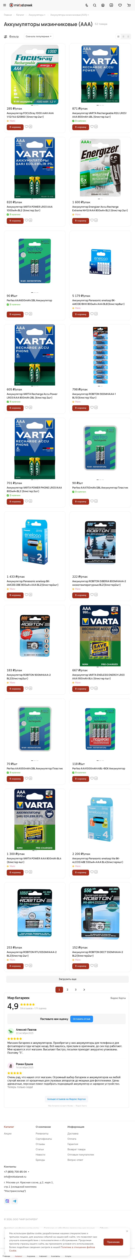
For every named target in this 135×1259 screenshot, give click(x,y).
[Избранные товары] (120, 5)
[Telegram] (14, 1201)
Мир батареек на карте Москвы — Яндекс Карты (67, 1105)
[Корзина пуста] (129, 5)
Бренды (40, 1160)
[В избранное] (26, 126)
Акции (8, 1133)
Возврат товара (76, 1149)
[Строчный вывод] (123, 36)
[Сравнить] (30, 126)
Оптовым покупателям (81, 1154)
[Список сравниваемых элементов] (111, 5)
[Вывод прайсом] (128, 36)
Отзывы (40, 1144)
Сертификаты (44, 1139)
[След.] (84, 990)
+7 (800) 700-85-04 (15, 1171)
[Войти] (102, 5)
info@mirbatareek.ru (15, 1176)
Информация (76, 1127)
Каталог (9, 1127)
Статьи (40, 1149)
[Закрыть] (127, 1231)
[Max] (7, 1201)
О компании (43, 1127)
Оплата (72, 1139)
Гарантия (73, 1144)
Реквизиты (42, 1133)
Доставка (73, 1133)
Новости (40, 1154)
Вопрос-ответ (75, 1160)
